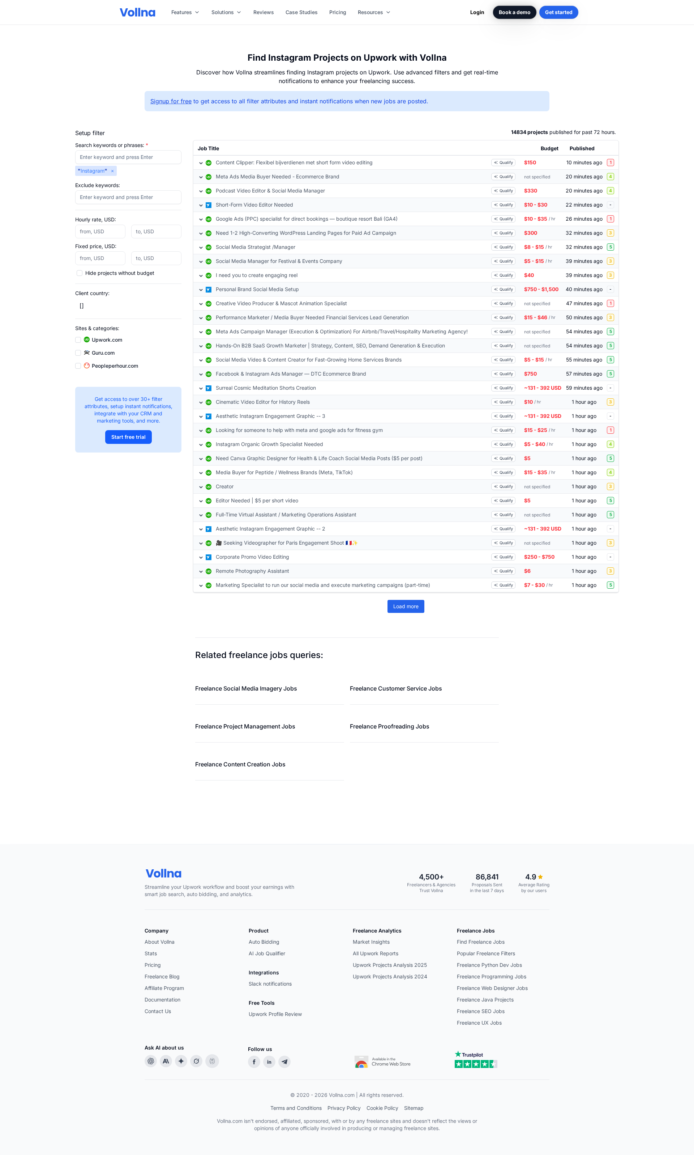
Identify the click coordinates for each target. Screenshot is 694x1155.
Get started (559, 12)
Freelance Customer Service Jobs (396, 688)
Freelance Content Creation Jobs (240, 764)
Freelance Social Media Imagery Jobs (246, 688)
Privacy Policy (344, 1108)
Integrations (264, 972)
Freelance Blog (162, 976)
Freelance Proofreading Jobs (389, 726)
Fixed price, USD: (95, 246)
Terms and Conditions (296, 1108)
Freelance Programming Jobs (491, 976)
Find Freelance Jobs (481, 942)
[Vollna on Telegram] (284, 1062)
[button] (112, 170)
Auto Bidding (264, 942)
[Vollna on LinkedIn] (269, 1062)
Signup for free (171, 101)
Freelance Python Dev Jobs (489, 965)
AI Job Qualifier (267, 953)
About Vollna (160, 942)
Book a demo (515, 12)
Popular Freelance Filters (486, 953)
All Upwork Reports (375, 953)
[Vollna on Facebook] (254, 1062)
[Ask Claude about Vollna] (166, 1061)
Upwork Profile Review (275, 1014)
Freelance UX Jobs (479, 1023)
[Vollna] (226, 873)
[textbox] (128, 157)
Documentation (162, 999)
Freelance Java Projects (485, 999)
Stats (151, 953)
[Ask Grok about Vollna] (196, 1061)
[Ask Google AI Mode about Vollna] (181, 1061)
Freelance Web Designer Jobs (492, 988)
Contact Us (158, 1011)
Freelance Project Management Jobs (245, 726)
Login (477, 12)
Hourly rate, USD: (95, 219)
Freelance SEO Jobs (481, 1011)
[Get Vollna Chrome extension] (383, 1060)
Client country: (92, 293)
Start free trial (128, 437)
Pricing (153, 965)
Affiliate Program (164, 988)
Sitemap (414, 1108)
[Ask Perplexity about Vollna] (212, 1061)
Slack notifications (270, 984)
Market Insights (371, 942)
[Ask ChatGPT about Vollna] (151, 1061)
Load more (406, 606)
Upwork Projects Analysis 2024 (390, 976)
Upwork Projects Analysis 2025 (390, 965)
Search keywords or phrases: (111, 145)
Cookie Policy (382, 1108)
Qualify (506, 162)
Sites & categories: (97, 328)
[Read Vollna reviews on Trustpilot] (476, 1059)
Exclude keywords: (97, 185)
